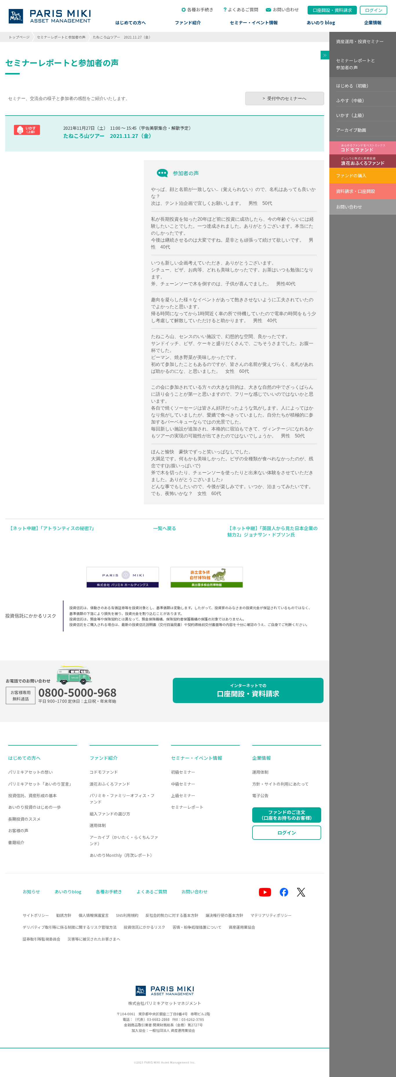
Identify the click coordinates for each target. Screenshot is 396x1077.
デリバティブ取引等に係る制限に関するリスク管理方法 (70, 927)
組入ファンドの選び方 (110, 814)
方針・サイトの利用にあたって (280, 784)
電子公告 (260, 795)
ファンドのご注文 (287, 814)
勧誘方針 (63, 915)
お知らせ (31, 891)
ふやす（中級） (351, 100)
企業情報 (373, 22)
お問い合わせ (286, 9)
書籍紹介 (16, 842)
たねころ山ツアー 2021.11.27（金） (108, 135)
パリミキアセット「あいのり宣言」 (40, 784)
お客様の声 (18, 830)
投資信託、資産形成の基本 (32, 795)
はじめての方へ (130, 22)
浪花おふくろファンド (110, 784)
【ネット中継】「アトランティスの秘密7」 (52, 528)
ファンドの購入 (351, 175)
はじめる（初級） (353, 86)
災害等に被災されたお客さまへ (94, 939)
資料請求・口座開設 (355, 191)
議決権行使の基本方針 (224, 915)
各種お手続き (200, 9)
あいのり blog (321, 22)
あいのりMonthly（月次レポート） (122, 855)
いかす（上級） (351, 115)
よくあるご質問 (243, 9)
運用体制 (98, 825)
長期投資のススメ (24, 819)
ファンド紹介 (188, 22)
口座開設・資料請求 (248, 690)
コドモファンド (104, 772)
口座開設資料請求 (332, 10)
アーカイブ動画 (351, 130)
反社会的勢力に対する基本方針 (172, 915)
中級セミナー (183, 784)
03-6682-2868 (158, 1019)
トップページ (19, 36)
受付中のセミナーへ (286, 98)
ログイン (373, 10)
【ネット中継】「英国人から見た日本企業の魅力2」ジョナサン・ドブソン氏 (272, 531)
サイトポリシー (36, 915)
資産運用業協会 (242, 927)
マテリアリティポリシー (271, 915)
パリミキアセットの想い (30, 772)
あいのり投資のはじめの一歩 (34, 807)
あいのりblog (68, 891)
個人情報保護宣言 (94, 915)
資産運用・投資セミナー (360, 41)
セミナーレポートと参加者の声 (61, 36)
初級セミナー (183, 772)
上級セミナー (183, 795)
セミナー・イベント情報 (254, 22)
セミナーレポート (187, 807)
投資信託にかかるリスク (144, 927)
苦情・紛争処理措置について (196, 927)
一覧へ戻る (164, 528)
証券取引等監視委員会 (41, 939)
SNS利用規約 (127, 915)
